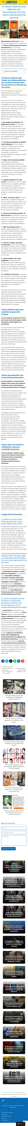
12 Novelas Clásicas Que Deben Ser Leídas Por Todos (20, 670)
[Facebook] (3, 661)
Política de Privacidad (7, 1112)
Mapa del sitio (5, 1120)
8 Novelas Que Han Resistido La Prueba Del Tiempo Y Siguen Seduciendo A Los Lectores (7, 670)
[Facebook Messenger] (7, 661)
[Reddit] (22, 661)
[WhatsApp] (14, 661)
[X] (10, 661)
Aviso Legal (4, 1114)
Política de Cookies (6, 1116)
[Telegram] (18, 661)
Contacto (3, 1118)
